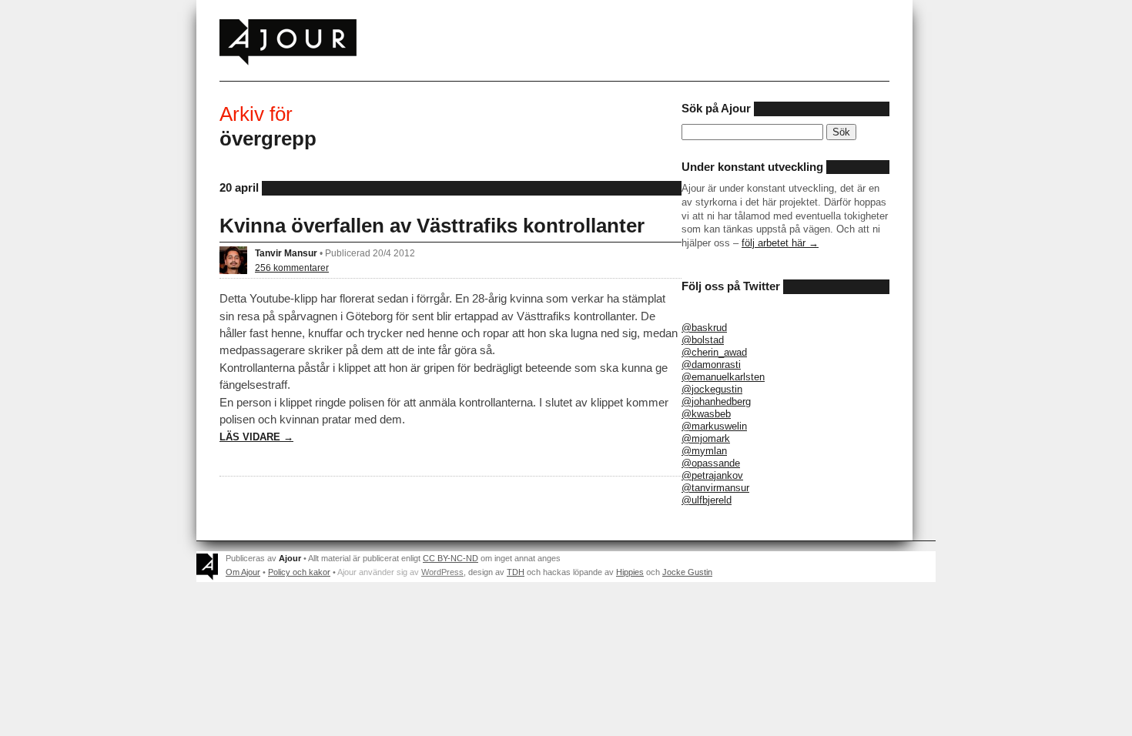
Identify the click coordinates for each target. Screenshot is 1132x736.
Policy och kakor (299, 572)
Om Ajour (243, 572)
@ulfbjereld (707, 500)
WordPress (442, 572)
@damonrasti (711, 364)
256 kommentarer (292, 268)
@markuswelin (714, 426)
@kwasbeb (706, 414)
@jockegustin (712, 389)
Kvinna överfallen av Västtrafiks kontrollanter (432, 225)
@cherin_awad (714, 352)
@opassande (711, 463)
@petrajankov (712, 475)
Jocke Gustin (687, 572)
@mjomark (706, 438)
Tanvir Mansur (286, 253)
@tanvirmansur (715, 487)
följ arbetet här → (780, 243)
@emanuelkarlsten (723, 377)
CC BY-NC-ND (450, 558)
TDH (515, 572)
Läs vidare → (256, 437)
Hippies (630, 572)
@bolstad (703, 340)
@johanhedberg (716, 401)
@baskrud (704, 327)
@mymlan (704, 451)
